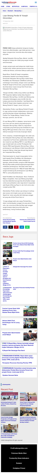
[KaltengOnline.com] (9, 2)
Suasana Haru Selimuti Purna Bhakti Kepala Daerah (27, 219)
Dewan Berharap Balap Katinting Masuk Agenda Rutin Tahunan (9, 220)
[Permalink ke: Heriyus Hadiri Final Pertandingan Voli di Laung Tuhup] (7, 253)
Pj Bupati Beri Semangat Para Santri (22, 266)
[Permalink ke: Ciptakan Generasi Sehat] (19, 370)
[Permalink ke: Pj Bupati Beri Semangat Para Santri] (7, 276)
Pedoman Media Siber (19, 453)
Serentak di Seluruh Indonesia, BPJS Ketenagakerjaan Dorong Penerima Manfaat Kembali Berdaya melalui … (28, 419)
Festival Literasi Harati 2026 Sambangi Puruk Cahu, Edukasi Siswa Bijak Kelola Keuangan (23, 244)
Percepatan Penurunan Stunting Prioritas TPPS (17, 363)
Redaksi (19, 463)
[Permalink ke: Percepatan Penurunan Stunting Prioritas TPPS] (7, 294)
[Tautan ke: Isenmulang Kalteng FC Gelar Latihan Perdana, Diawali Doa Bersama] (9, 396)
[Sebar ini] (5, 227)
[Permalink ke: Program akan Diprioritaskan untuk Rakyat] (7, 261)
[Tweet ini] (10, 227)
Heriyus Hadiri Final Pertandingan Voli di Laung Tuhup (11, 322)
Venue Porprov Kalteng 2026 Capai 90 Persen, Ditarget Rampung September (27, 403)
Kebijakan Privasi (19, 468)
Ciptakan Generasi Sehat (10, 375)
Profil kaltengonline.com (19, 448)
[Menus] (35, 2)
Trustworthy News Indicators (19, 458)
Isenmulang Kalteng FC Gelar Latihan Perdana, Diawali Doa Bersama (8, 403)
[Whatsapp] (27, 227)
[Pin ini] (16, 227)
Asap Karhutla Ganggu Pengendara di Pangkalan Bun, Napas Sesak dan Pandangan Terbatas (9, 419)
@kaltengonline (6, 384)
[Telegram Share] (21, 227)
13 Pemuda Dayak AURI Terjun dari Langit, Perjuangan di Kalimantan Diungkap (9, 435)
